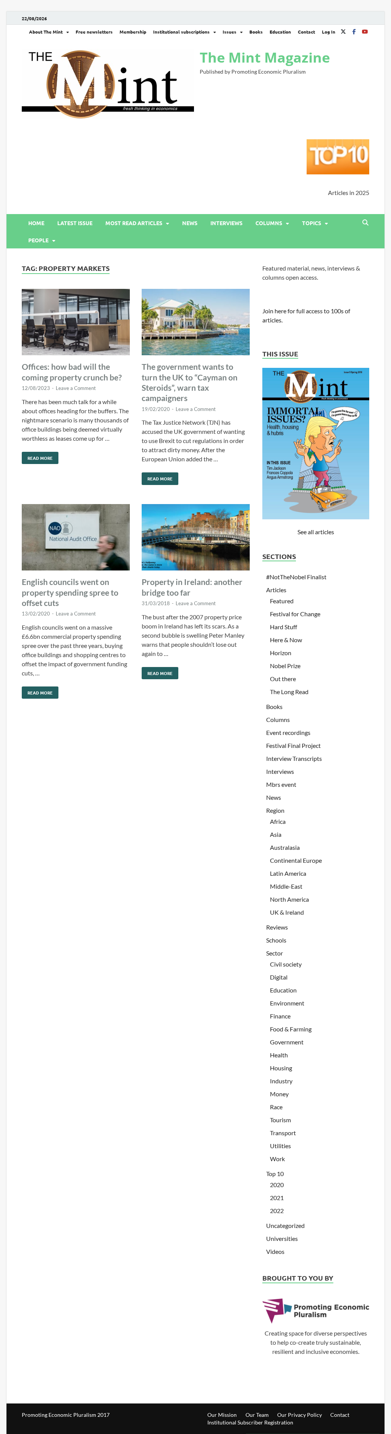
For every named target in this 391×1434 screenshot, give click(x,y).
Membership (133, 32)
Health (279, 1055)
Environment (287, 1003)
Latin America (288, 873)
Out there (283, 678)
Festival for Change (295, 613)
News (189, 222)
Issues (229, 32)
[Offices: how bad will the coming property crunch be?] (76, 323)
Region (275, 810)
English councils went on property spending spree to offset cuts (70, 592)
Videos (275, 1251)
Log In (328, 32)
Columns (268, 222)
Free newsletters (94, 32)
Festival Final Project (293, 745)
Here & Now (286, 639)
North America (289, 899)
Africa (278, 821)
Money (279, 1093)
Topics (311, 222)
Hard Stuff (283, 626)
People (38, 240)
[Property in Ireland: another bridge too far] (196, 538)
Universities (282, 1238)
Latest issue (74, 222)
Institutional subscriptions (181, 32)
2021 (277, 1197)
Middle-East (286, 886)
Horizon (280, 652)
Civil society (286, 964)
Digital (279, 977)
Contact (306, 32)
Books (256, 32)
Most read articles (133, 222)
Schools (276, 940)
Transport (283, 1132)
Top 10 (275, 1173)
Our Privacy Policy (299, 1414)
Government (287, 1042)
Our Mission (222, 1414)
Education (280, 32)
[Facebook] (354, 31)
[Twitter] (343, 31)
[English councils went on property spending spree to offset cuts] (76, 538)
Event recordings (288, 732)
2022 (277, 1210)
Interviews (226, 222)
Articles (276, 589)
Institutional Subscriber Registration (250, 1422)
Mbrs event (281, 784)
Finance (280, 1016)
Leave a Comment (76, 388)
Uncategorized (285, 1225)
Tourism (280, 1119)
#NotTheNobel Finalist (296, 576)
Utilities (280, 1145)
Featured (282, 600)
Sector (274, 953)
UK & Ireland (287, 912)
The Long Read (289, 691)
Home (36, 222)
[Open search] (365, 223)
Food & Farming (291, 1029)
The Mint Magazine (265, 57)
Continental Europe (296, 860)
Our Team (257, 1414)
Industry (281, 1080)
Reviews (277, 927)
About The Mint (46, 32)
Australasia (285, 847)
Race (276, 1106)
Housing (281, 1067)
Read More (37, 456)
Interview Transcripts (294, 758)
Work (277, 1158)
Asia (275, 834)
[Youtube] (364, 31)
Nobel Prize (285, 665)
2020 (277, 1184)
